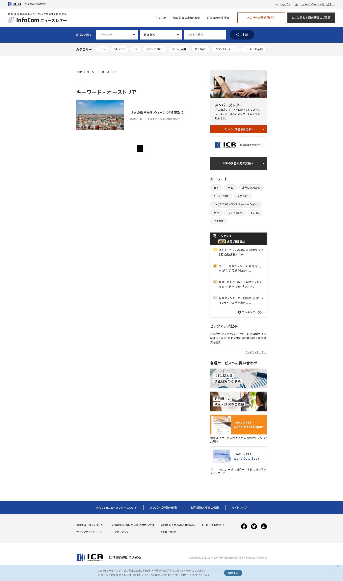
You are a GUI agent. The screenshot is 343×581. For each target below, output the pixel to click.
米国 (230, 187)
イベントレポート (225, 49)
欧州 (216, 212)
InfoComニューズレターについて (116, 508)
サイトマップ (239, 508)
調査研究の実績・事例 (186, 18)
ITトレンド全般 (254, 49)
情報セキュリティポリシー (91, 525)
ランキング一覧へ (253, 312)
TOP (102, 49)
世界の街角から (251, 187)
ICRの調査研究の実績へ (238, 163)
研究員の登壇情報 (218, 18)
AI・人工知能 (221, 196)
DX (135, 49)
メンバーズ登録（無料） (261, 17)
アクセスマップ (120, 532)
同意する (233, 573)
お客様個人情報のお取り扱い (178, 525)
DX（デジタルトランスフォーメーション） (236, 204)
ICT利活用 (179, 49)
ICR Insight (235, 212)
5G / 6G (119, 49)
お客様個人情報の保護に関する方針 (133, 525)
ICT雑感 (219, 221)
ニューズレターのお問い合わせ (317, 4)
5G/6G (255, 212)
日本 (216, 187)
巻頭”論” (242, 196)
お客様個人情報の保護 (205, 508)
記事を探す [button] (84, 34)
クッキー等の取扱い (212, 525)
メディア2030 (155, 49)
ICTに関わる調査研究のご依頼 (311, 17)
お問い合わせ (168, 532)
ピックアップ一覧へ (256, 352)
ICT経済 (200, 49)
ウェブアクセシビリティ (89, 532)
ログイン (285, 4)
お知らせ (161, 18)
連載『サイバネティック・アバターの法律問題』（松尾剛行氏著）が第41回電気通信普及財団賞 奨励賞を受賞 (238, 338)
